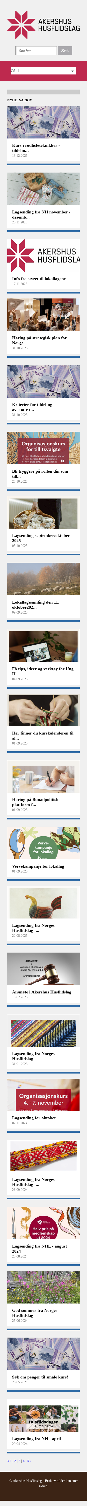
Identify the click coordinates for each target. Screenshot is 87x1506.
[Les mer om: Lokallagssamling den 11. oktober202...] (43, 581)
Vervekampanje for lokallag (38, 866)
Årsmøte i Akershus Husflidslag (41, 992)
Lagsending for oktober (34, 1117)
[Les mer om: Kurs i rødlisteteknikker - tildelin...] (43, 124)
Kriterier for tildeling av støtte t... (32, 407)
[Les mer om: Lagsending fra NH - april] (43, 1417)
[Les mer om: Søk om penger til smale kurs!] (43, 1356)
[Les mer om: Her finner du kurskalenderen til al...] (43, 712)
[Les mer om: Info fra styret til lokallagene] (43, 257)
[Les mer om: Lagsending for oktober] (43, 1096)
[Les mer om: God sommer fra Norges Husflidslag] (43, 1289)
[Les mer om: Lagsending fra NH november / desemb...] (43, 191)
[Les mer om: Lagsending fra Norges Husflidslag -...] (43, 904)
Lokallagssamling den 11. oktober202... (35, 605)
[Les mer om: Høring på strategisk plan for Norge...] (43, 316)
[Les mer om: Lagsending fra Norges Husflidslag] (43, 1032)
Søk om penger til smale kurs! (40, 1377)
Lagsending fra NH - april (36, 1438)
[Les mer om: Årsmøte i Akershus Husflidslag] (43, 971)
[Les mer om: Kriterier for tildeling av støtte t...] (43, 383)
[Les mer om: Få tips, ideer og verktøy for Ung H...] (43, 647)
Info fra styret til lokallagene (39, 278)
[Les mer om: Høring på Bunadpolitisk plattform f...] (43, 778)
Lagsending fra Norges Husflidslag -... (33, 928)
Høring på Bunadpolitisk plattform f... (35, 802)
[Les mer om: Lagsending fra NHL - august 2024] (43, 1225)
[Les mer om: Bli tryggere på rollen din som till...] (43, 450)
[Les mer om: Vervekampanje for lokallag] (43, 845)
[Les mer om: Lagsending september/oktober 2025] (43, 514)
